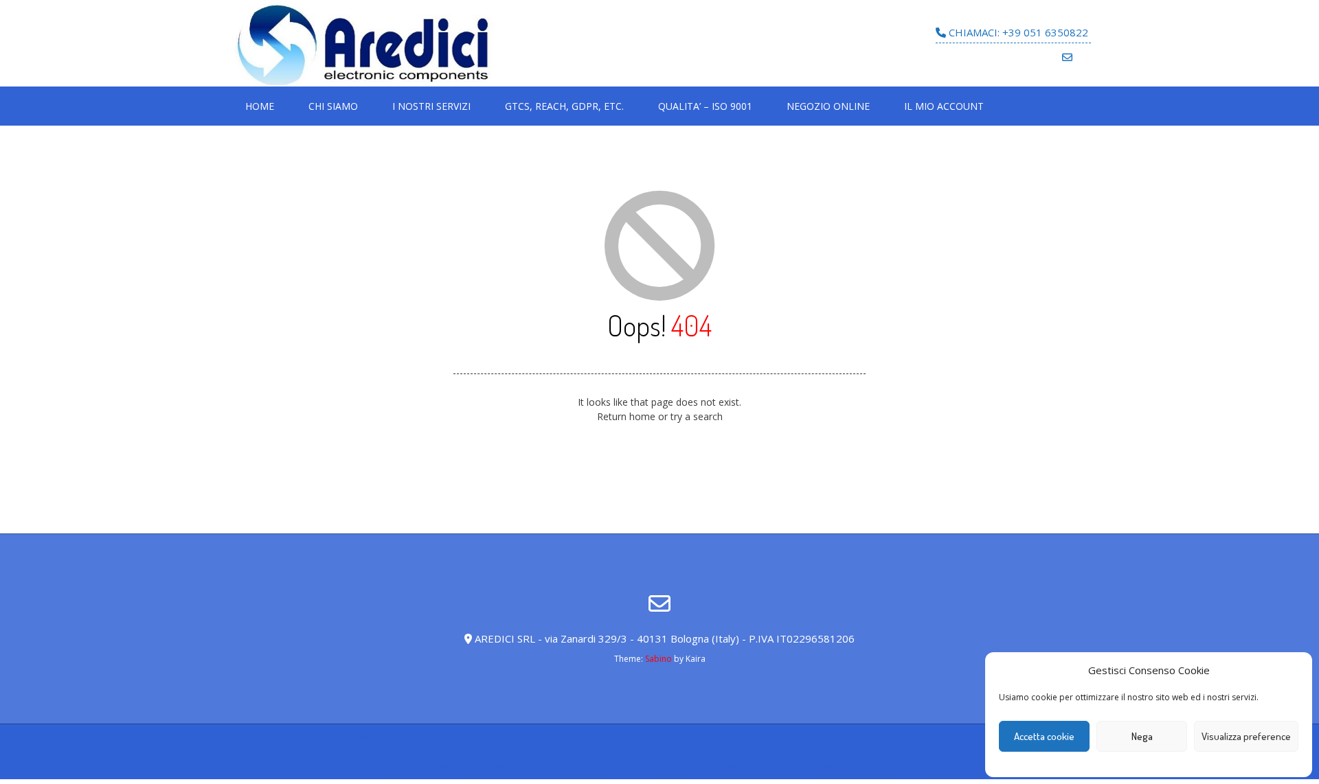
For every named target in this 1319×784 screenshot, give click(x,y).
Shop (939, 766)
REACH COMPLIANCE (765, 766)
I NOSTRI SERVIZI (431, 106)
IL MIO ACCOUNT (944, 106)
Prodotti (591, 766)
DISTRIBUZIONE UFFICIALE (296, 752)
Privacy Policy (520, 766)
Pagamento (391, 766)
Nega (1142, 736)
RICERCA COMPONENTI (865, 766)
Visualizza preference (1246, 736)
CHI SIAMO (333, 106)
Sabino (658, 659)
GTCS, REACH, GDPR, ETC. (564, 106)
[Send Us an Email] (1067, 57)
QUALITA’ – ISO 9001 (705, 106)
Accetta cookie (1044, 736)
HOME (259, 106)
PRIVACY (452, 766)
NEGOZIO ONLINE (828, 106)
